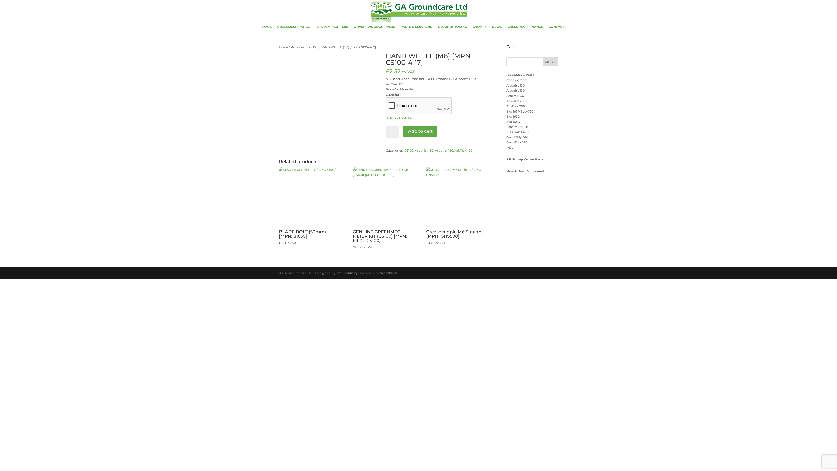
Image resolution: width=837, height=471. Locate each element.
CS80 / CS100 (516, 80)
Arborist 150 (444, 150)
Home (267, 27)
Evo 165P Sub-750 (519, 111)
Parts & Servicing (416, 27)
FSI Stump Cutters (331, 27)
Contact (556, 27)
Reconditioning (452, 27)
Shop (477, 27)
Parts (294, 47)
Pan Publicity (346, 273)
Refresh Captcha (399, 118)
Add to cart (420, 131)
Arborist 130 (424, 150)
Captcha (393, 95)
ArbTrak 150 (309, 47)
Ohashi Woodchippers (374, 27)
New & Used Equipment (525, 171)
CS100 (408, 150)
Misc (509, 148)
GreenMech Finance (525, 27)
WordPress (388, 273)
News (497, 27)
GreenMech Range (293, 27)
